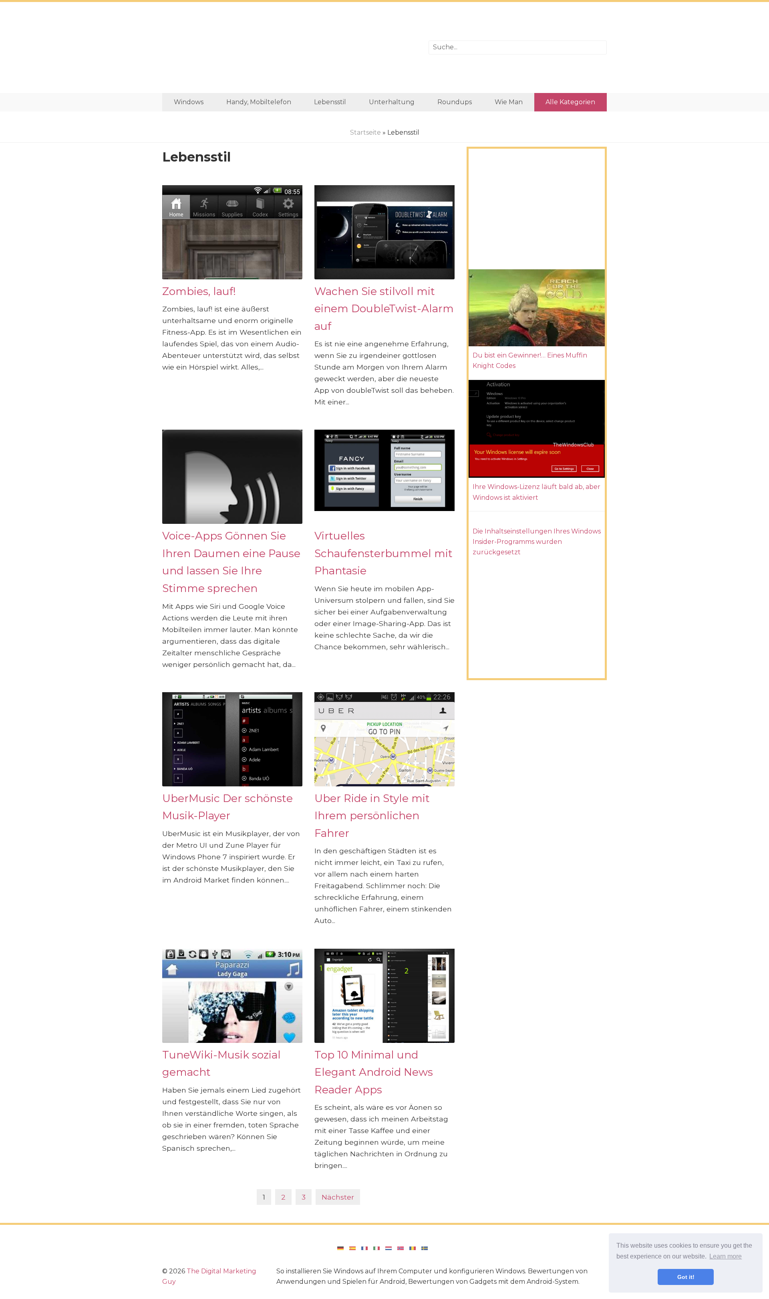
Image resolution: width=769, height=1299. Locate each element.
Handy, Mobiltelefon (258, 102)
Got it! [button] (686, 1277)
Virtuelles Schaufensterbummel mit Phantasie (383, 553)
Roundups (454, 102)
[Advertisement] (289, 47)
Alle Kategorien (570, 102)
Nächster (338, 1197)
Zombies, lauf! (199, 291)
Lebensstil (330, 102)
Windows (188, 102)
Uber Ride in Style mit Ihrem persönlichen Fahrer (372, 816)
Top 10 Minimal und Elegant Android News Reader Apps (373, 1072)
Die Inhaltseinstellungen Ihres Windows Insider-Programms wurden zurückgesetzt (537, 541)
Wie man (509, 102)
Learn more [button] (725, 1256)
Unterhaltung (392, 102)
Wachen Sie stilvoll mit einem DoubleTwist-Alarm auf (384, 309)
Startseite (365, 132)
